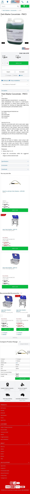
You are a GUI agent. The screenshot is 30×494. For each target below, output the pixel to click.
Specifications (4, 161)
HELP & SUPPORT (5, 462)
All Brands (3, 412)
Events (2, 453)
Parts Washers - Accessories (9, 10)
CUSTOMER (4, 424)
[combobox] (15, 84)
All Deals (2, 410)
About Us (3, 446)
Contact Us (3, 468)
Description (4, 90)
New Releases (3, 415)
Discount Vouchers (5, 473)
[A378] (15, 31)
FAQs (2, 458)
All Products (3, 408)
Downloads (4, 169)
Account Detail (4, 429)
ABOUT (2, 443)
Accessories (4, 165)
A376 (17, 362)
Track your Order (4, 432)
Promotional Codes (5, 470)
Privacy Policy (4, 475)
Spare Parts (3, 420)
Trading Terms (4, 477)
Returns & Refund (4, 439)
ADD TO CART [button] (7, 329)
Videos (2, 417)
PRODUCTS (4, 404)
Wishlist (2, 434)
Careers (2, 451)
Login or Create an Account (6, 427)
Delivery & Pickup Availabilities (11, 80)
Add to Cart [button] (19, 63)
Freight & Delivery (4, 437)
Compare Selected (24, 344)
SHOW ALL (15, 337)
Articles (2, 456)
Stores (2, 449)
